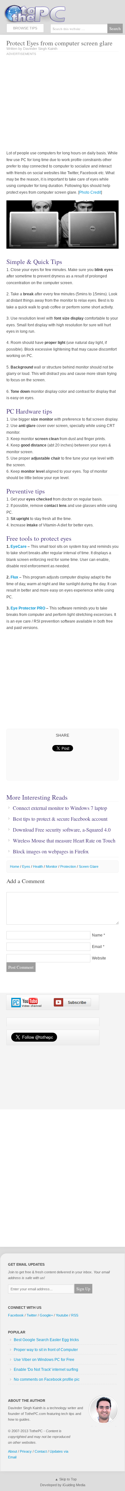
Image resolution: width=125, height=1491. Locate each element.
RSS (74, 1315)
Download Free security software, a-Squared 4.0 (62, 830)
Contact (41, 1451)
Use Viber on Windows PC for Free (44, 1359)
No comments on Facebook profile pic (46, 1379)
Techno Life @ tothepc (51, 12)
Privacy (26, 1451)
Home (14, 866)
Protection (68, 866)
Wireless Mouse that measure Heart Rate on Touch (64, 840)
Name (97, 935)
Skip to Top (68, 1479)
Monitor (51, 866)
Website (99, 958)
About (12, 1451)
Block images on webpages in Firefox (51, 851)
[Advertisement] (60, 103)
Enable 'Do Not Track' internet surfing (46, 1369)
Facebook (16, 1315)
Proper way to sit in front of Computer (46, 1349)
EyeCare (19, 546)
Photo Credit (90, 192)
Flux (14, 577)
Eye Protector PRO (28, 608)
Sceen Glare (88, 866)
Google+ (46, 1315)
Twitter (32, 1315)
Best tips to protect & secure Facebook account (60, 819)
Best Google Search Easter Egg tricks (46, 1340)
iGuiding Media (74, 1485)
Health (38, 866)
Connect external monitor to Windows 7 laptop (60, 808)
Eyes (26, 866)
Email (97, 946)
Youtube (62, 1315)
